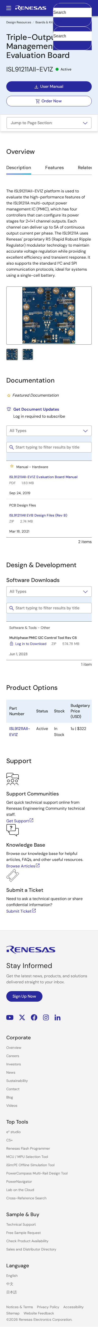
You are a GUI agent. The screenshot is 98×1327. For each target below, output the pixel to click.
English (12, 1275)
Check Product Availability (27, 1241)
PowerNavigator (19, 1181)
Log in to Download (30, 643)
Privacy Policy (48, 1307)
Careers (12, 1056)
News (10, 1072)
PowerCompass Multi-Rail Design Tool (37, 1173)
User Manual (51, 86)
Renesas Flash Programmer (28, 1148)
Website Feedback (39, 1313)
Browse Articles (20, 866)
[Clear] (57, 44)
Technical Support (21, 1224)
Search (72, 8)
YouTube (10, 1017)
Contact (12, 1089)
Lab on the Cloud (20, 1190)
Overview (13, 1047)
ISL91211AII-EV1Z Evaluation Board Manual (43, 477)
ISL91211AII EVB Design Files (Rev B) (38, 515)
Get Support (17, 821)
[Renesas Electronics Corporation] (30, 8)
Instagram (46, 1017)
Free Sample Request (23, 1232)
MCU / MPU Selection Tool (27, 1156)
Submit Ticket (18, 911)
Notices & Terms (19, 1307)
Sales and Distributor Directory (31, 1249)
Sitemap (13, 1313)
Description (18, 168)
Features (54, 168)
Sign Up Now (24, 996)
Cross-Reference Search (26, 1198)
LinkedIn (58, 1017)
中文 (9, 1284)
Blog (9, 1097)
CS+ (9, 1140)
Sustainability (17, 1080)
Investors (13, 1064)
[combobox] (72, 38)
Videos (11, 1105)
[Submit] (58, 29)
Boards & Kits (44, 22)
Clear (58, 20)
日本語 (11, 1292)
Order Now (51, 101)
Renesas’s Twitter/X (22, 1017)
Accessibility (73, 1307)
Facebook (34, 1017)
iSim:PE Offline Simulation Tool (30, 1165)
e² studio (13, 1132)
